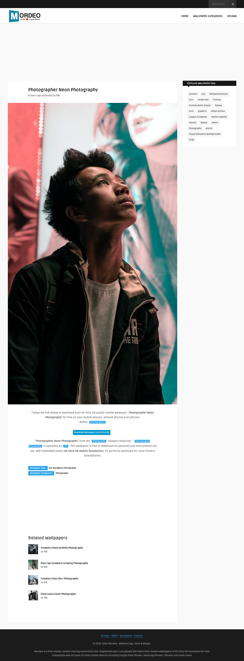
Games (218, 105)
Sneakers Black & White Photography (62, 547)
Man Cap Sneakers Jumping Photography (64, 563)
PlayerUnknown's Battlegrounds (204, 134)
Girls (191, 111)
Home (184, 16)
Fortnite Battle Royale (200, 105)
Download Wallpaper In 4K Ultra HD (91, 432)
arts (203, 94)
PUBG (191, 139)
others (215, 122)
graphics (202, 111)
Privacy (105, 635)
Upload (232, 16)
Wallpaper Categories (207, 16)
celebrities (203, 99)
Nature (204, 122)
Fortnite (217, 99)
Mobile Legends (219, 117)
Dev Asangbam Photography (62, 468)
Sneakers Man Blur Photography (59, 578)
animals (193, 94)
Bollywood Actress (219, 94)
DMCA (114, 635)
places (209, 128)
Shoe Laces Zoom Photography (58, 594)
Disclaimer (126, 635)
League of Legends (198, 117)
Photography (99, 441)
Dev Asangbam (97, 422)
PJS (58, 95)
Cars (191, 99)
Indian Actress (218, 111)
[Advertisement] (122, 55)
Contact (138, 635)
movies (192, 122)
